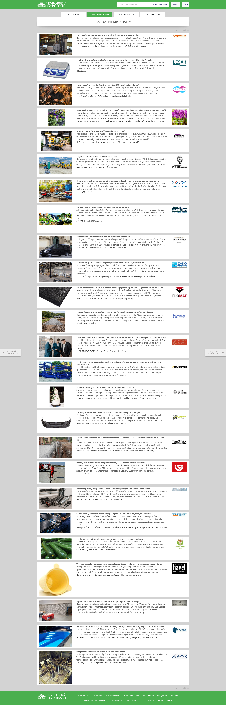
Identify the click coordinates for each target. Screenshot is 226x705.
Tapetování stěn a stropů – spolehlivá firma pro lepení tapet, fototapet (108, 601)
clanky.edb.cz (162, 695)
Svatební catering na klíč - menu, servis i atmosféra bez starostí (105, 387)
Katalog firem (73, 14)
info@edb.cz (116, 700)
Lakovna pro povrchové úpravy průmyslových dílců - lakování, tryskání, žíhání (111, 262)
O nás (127, 700)
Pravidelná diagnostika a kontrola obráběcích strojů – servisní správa (107, 35)
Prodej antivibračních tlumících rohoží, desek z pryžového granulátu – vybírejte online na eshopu (120, 287)
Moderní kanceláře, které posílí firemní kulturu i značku (101, 131)
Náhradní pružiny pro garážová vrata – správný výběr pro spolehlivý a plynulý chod (114, 488)
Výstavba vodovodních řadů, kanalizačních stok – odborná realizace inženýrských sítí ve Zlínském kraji (120, 438)
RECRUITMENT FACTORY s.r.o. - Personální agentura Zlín (101, 351)
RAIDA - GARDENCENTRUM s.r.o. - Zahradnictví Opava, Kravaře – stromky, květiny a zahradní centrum (120, 121)
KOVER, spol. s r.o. (84, 191)
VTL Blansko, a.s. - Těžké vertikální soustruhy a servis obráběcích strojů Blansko (111, 46)
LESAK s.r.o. (81, 71)
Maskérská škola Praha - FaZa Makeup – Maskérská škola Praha (103, 96)
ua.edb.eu (175, 695)
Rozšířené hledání (160, 4)
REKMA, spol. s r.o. (84, 473)
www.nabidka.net (131, 695)
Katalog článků (152, 14)
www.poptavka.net (113, 695)
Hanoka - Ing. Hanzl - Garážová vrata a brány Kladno (99, 499)
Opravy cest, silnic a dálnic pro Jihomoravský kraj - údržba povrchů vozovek (110, 462)
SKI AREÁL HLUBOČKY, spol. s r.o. (90, 221)
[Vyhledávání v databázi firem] (51, 698)
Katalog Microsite (100, 14)
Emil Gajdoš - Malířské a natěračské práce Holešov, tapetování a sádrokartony (110, 612)
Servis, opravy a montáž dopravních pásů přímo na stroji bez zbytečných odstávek (113, 513)
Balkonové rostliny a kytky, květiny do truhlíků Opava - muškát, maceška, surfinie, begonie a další (121, 110)
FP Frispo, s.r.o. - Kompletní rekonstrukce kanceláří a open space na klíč (107, 142)
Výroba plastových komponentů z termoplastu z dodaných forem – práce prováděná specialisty (119, 564)
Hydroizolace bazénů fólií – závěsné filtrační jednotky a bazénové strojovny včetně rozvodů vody (120, 626)
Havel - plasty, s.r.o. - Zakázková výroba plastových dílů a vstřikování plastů (108, 575)
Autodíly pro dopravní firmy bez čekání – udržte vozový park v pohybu (108, 412)
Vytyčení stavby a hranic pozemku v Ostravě (96, 156)
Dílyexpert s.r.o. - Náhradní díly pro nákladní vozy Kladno (101, 423)
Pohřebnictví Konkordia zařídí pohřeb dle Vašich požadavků (103, 236)
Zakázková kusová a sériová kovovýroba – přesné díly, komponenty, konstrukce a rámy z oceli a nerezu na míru (119, 363)
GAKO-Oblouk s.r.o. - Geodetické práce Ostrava (96, 167)
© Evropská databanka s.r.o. (96, 700)
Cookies (170, 700)
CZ (185, 4)
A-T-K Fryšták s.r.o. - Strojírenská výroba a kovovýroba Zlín (101, 662)
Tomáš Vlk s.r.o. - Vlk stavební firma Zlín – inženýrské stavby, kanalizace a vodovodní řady (115, 450)
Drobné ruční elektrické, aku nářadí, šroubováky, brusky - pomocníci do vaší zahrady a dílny (118, 181)
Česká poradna (138, 700)
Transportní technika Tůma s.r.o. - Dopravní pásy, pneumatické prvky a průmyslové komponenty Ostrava (121, 527)
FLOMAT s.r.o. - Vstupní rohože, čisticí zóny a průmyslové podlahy (104, 298)
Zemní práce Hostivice (86, 323)
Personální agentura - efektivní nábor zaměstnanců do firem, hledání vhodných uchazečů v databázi (121, 337)
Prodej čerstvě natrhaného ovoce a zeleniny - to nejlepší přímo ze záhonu (109, 539)
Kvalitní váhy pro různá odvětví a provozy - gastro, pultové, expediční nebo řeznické (114, 60)
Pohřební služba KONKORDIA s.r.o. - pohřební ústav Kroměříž (103, 247)
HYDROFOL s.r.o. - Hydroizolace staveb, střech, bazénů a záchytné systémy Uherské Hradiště (116, 637)
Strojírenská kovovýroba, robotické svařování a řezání (100, 651)
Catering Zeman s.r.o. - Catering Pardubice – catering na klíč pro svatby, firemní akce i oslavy (116, 398)
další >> (185, 30)
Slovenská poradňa (156, 700)
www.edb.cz (83, 695)
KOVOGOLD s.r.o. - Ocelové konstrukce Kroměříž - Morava (101, 375)
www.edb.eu (97, 695)
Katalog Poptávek (126, 14)
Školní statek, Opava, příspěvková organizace (96, 549)
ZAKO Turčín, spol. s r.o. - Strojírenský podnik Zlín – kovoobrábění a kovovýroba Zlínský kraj (116, 276)
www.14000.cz (148, 695)
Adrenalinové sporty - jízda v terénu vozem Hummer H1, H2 (103, 207)
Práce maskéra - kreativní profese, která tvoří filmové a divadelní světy (108, 85)
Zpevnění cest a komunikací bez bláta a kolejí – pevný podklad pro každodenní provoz (115, 312)
